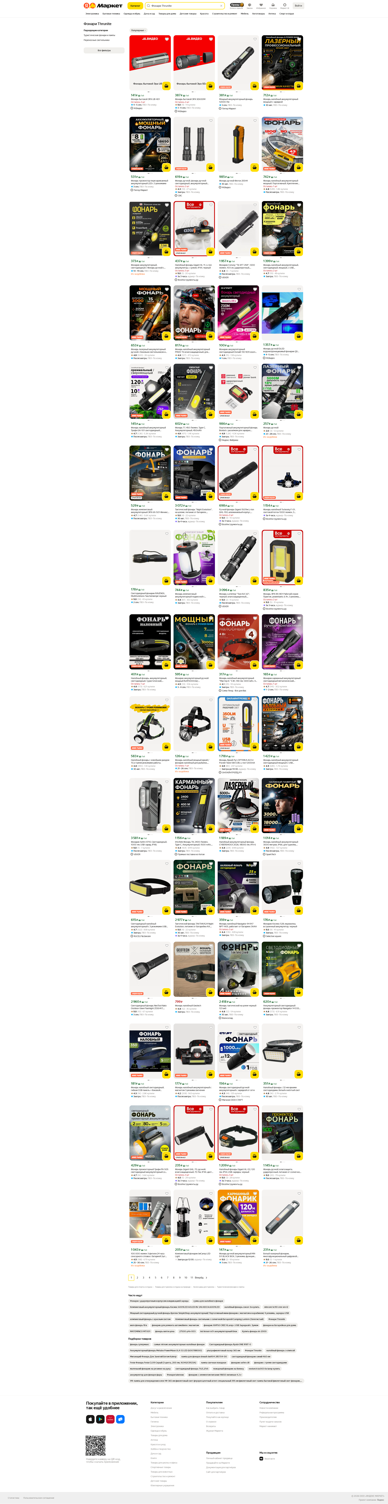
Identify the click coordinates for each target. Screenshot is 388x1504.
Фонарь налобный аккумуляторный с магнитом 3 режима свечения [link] (193, 1088)
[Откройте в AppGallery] (110, 1423)
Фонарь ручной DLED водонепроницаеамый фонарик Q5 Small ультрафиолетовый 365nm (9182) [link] (280, 350)
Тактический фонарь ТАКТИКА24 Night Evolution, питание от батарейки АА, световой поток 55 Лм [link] (194, 925)
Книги (154, 1458)
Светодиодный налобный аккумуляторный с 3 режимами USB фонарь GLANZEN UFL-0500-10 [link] (148, 925)
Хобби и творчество (161, 1449)
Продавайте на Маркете (218, 1463)
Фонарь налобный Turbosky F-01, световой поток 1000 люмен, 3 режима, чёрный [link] (279, 511)
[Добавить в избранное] (167, 39)
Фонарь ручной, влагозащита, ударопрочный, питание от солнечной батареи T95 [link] (282, 1170)
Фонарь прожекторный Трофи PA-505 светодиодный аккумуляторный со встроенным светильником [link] (149, 1170)
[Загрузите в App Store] (90, 1423)
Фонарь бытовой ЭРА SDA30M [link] (190, 99)
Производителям (268, 1417)
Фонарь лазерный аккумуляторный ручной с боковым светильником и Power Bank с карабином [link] (148, 350)
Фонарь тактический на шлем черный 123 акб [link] (237, 1007)
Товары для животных (161, 1472)
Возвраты (211, 1426)
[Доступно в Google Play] (100, 1423)
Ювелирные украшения (162, 1485)
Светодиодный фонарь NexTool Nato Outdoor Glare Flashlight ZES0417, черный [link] (149, 1007)
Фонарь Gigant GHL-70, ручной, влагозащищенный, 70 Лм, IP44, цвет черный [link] (193, 1170)
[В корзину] (166, 86)
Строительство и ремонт (163, 1476)
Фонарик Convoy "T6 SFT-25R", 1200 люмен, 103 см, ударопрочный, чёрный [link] (237, 266)
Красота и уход (158, 1444)
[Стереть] (221, 6)
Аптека (154, 1440)
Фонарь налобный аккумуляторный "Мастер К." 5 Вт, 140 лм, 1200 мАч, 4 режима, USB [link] (237, 679)
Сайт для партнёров (216, 1472)
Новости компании (268, 1408)
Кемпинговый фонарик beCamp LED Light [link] (192, 1255)
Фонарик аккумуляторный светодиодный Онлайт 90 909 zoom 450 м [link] (237, 350)
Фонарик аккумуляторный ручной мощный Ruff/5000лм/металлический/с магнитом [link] (192, 679)
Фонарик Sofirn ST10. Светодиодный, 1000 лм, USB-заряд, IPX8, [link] (149, 843)
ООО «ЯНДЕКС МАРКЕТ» (372, 1496)
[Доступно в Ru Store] (120, 1423)
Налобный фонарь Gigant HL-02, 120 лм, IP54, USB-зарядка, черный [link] (237, 1170)
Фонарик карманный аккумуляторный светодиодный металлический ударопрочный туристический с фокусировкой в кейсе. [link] (282, 679)
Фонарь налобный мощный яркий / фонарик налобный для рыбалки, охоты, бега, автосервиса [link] (192, 761)
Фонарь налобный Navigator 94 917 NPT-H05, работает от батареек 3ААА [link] (238, 925)
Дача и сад (156, 1453)
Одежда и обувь (159, 1431)
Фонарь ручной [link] (270, 427)
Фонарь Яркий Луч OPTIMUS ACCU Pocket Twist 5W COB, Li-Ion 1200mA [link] (237, 761)
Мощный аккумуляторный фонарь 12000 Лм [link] (236, 100)
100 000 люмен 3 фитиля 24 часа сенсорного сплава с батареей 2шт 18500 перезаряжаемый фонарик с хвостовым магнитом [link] (148, 1255)
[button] (138, 30)
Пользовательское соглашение (38, 1498)
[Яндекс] (380, 1500)
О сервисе (211, 1421)
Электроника (157, 1426)
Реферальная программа (271, 1412)
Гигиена (155, 1421)
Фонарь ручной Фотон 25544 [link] (233, 180)
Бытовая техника (159, 1417)
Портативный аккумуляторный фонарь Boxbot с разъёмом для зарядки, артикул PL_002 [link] (238, 429)
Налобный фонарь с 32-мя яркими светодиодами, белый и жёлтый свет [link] (281, 1088)
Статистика (13, 1498)
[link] (159, 1301)
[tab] (92, 14)
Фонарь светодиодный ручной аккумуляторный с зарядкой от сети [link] (237, 1088)
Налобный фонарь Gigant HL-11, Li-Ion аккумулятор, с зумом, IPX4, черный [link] (193, 266)
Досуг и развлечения (161, 1408)
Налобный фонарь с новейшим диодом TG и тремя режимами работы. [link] (150, 761)
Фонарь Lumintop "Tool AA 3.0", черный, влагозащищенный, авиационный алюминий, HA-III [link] (234, 595)
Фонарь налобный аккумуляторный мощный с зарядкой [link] (280, 100)
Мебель (154, 1412)
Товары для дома (159, 1435)
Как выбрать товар (215, 1408)
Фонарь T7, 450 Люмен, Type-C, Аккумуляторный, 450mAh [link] (190, 429)
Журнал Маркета (214, 1431)
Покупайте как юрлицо (217, 1417)
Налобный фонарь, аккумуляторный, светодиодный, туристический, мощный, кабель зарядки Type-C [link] (149, 679)
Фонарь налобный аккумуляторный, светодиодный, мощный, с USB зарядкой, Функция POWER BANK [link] (281, 266)
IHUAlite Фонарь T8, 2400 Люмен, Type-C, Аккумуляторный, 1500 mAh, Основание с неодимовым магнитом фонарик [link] (193, 843)
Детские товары (159, 1481)
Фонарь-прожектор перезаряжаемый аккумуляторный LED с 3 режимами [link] (149, 182)
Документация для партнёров (221, 1467)
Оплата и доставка (215, 1412)
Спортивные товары (161, 1467)
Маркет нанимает (268, 1426)
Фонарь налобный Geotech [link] (188, 1005)
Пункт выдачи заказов (270, 1421)
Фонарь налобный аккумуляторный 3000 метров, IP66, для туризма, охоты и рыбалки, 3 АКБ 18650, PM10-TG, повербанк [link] (282, 843)
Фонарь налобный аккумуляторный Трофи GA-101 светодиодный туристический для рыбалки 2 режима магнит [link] (150, 429)
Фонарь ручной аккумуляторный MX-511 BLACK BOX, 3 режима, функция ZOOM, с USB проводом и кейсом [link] (237, 1255)
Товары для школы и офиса (164, 1462)
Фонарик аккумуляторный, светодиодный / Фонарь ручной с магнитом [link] (147, 266)
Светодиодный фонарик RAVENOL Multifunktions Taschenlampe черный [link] (148, 594)
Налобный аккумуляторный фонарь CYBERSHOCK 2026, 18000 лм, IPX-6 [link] (237, 843)
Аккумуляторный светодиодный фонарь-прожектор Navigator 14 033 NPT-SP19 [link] (281, 1007)
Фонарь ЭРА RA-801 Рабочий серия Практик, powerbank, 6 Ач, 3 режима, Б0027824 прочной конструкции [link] (281, 595)
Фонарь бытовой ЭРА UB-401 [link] (145, 99)
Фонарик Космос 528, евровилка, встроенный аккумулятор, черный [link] (280, 925)
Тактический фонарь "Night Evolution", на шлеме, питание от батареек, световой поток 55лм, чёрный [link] (193, 511)
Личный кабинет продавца (219, 1458)
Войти (298, 5)
